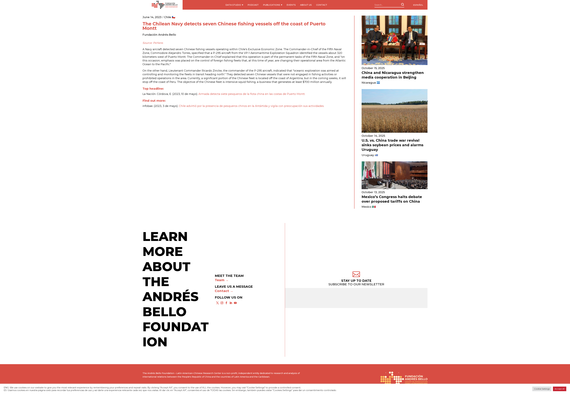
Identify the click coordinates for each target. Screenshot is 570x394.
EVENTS (291, 5)
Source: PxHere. (152, 43)
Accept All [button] (560, 389)
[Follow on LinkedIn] (230, 303)
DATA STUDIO (233, 5)
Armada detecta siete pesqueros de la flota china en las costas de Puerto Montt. (251, 94)
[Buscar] (402, 4)
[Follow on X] (217, 303)
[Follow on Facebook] (226, 303)
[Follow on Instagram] (222, 303)
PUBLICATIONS (271, 5)
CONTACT (321, 5)
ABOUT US (306, 5)
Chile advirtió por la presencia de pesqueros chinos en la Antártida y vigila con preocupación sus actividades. (251, 106)
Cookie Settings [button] (542, 389)
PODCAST (253, 5)
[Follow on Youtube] (235, 303)
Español (418, 5)
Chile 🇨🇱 (169, 17)
